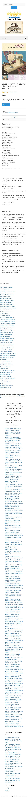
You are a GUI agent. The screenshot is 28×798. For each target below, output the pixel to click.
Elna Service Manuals (5, 315)
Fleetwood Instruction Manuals (7, 319)
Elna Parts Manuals (4, 313)
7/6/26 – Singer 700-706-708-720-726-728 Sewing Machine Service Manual (14, 486)
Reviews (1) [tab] (6, 119)
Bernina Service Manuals (6, 298)
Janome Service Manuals (6, 329)
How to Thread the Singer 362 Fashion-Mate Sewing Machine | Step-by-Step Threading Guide (13, 746)
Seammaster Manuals (5, 366)
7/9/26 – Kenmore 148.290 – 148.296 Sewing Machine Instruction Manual (12, 481)
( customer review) (12, 92)
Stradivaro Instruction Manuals (7, 378)
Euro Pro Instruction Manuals (7, 317)
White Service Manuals (5, 387)
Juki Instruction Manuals (6, 334)
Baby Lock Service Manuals (7, 293)
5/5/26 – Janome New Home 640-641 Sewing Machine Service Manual (13, 553)
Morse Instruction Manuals (6, 346)
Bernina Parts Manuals (5, 296)
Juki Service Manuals (5, 336)
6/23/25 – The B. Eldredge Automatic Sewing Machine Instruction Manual (12, 704)
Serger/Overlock (4, 368)
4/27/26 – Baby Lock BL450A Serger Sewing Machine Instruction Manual (13, 561)
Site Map (7, 790)
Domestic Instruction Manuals (7, 306)
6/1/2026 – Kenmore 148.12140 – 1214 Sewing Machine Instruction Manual (13, 527)
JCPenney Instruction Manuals (7, 330)
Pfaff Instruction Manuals (6, 361)
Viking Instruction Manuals (6, 380)
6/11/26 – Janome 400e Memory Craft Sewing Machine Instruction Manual (13, 513)
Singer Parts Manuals (5, 374)
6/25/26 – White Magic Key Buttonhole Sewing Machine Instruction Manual (12, 498)
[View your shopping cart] (25, 38)
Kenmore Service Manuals (6, 340)
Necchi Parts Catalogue (6, 349)
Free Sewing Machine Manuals (7, 321)
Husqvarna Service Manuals (7, 325)
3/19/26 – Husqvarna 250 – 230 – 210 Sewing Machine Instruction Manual (13, 595)
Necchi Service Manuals (6, 351)
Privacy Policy (8, 788)
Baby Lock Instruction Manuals (7, 291)
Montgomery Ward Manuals (7, 344)
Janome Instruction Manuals (7, 327)
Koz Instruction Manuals (6, 342)
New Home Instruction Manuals (7, 355)
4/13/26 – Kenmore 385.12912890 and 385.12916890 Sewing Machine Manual (14, 573)
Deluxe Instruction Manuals (6, 304)
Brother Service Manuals (6, 302)
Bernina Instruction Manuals (7, 294)
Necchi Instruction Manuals (6, 347)
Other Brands (3, 359)
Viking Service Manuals (5, 382)
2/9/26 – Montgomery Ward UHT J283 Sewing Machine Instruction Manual (13, 625)
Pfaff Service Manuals (5, 363)
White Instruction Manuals (6, 385)
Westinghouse (3, 383)
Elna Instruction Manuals (6, 311)
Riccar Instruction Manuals (6, 364)
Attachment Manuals (5, 289)
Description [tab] (14, 117)
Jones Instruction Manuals (6, 332)
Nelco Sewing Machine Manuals (8, 353)
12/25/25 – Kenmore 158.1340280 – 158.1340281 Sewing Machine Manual (14, 650)
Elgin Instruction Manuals (6, 310)
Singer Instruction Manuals (12, 112)
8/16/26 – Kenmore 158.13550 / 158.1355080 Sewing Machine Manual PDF (13, 433)
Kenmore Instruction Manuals (7, 338)
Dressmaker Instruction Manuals (8, 308)
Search (14, 7)
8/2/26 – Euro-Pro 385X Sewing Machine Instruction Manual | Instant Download (13, 452)
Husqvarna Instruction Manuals (7, 323)
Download (6, 104)
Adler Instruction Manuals (6, 287)
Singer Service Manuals (5, 376)
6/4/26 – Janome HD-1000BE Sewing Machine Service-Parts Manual (12, 522)
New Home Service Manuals (7, 357)
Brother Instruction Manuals (7, 300)
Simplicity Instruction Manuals (7, 370)
